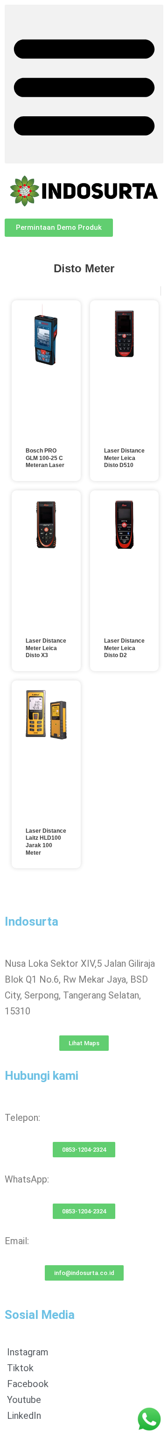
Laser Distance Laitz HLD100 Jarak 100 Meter (46, 842)
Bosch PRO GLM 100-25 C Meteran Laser (45, 457)
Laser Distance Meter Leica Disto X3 (46, 648)
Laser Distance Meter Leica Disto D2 (124, 648)
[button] (84, 84)
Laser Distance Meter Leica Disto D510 (124, 457)
